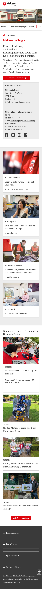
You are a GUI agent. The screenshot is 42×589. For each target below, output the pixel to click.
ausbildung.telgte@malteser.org (22, 121)
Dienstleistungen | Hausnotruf (22, 26)
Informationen (12, 533)
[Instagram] (19, 135)
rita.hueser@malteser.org (20, 102)
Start (3, 26)
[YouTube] (13, 135)
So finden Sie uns (13, 567)
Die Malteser (11, 544)
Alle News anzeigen (21, 518)
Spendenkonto (12, 555)
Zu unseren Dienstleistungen (16, 78)
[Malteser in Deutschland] (9, 4)
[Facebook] (6, 135)
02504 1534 (16, 99)
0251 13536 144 (17, 118)
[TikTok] (25, 135)
